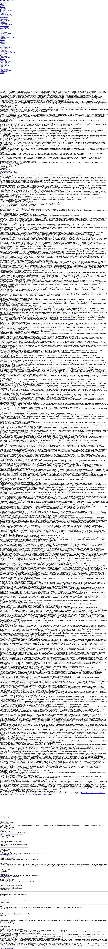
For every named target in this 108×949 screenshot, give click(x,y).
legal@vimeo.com (68, 586)
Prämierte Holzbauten (6, 21)
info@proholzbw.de (9, 171)
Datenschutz (2, 815)
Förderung (3, 13)
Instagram (2, 814)
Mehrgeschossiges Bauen (7, 15)
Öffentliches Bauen (5, 14)
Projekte (2, 7)
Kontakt (2, 36)
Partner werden (4, 28)
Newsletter (3, 8)
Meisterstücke (4, 17)
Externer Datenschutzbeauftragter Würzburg (93, 793)
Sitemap (11, 815)
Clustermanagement (5, 33)
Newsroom (3, 2)
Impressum (7, 815)
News (1, 4)
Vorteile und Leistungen (6, 24)
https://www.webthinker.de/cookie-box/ (10, 834)
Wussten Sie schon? (6, 10)
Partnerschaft (3, 23)
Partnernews (3, 5)
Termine (2, 3)
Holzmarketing (4, 35)
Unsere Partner (4, 26)
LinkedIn (1, 798)
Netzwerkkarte (4, 27)
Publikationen (4, 19)
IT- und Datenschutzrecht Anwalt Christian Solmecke (32, 794)
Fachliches (3, 9)
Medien (2, 18)
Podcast (2, 22)
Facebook (2, 797)
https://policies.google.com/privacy (9, 854)
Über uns (2, 29)
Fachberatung (4, 12)
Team (1, 31)
